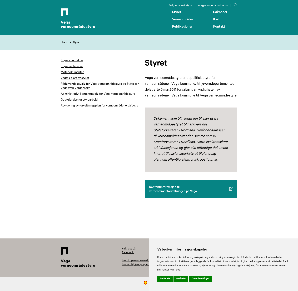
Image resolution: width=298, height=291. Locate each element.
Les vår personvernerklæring (139, 260)
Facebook (128, 252)
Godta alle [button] (165, 279)
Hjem (64, 42)
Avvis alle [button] (181, 279)
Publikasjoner (182, 27)
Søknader (220, 12)
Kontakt (219, 27)
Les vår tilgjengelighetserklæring (141, 264)
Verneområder (182, 20)
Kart (216, 20)
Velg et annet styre (180, 5)
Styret (176, 12)
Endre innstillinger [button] (200, 279)
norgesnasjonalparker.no (213, 5)
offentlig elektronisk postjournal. (192, 160)
